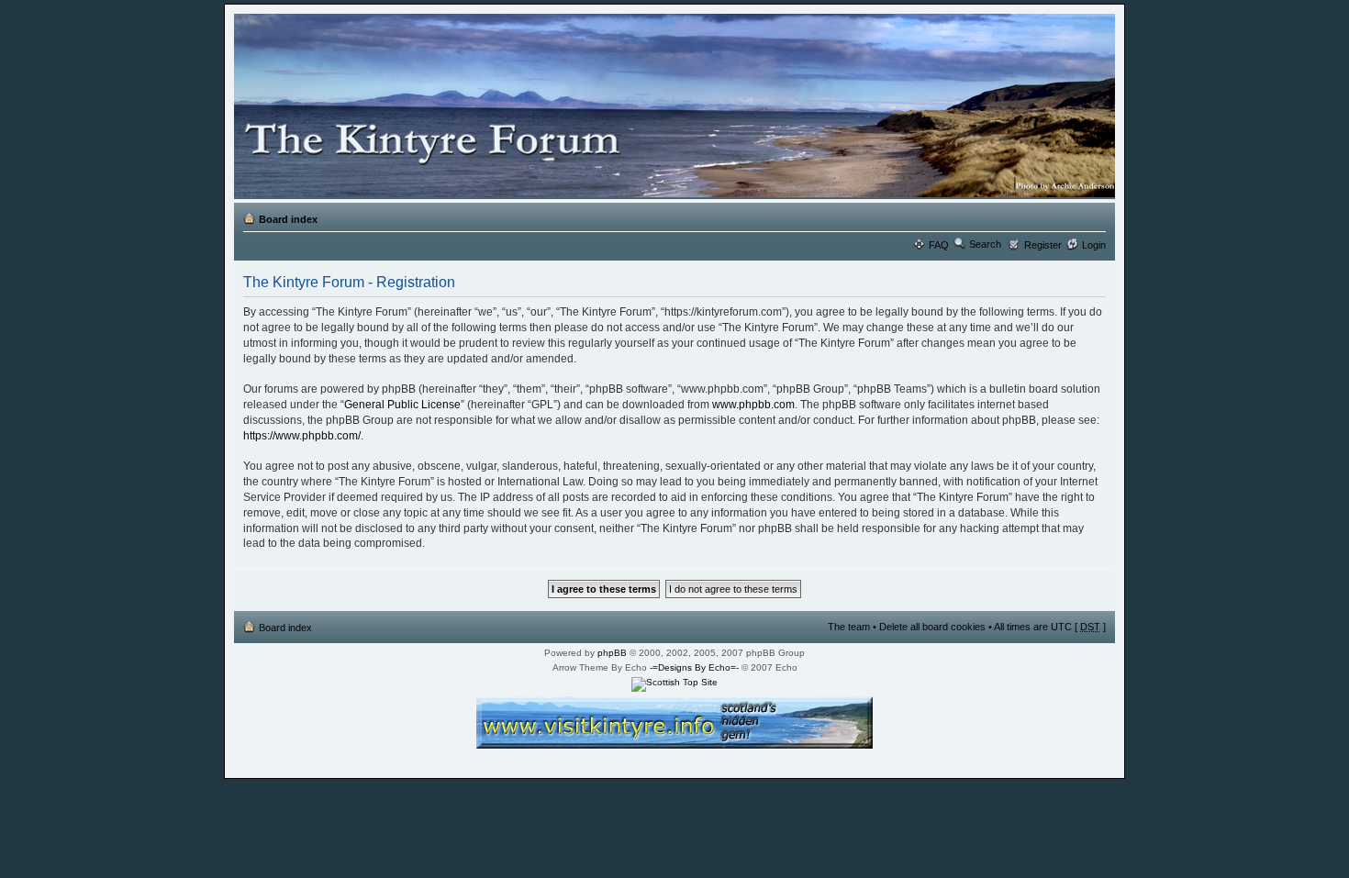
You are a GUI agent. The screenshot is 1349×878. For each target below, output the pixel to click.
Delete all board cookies (932, 626)
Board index (288, 219)
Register (1043, 244)
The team (849, 626)
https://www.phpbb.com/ (302, 435)
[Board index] (671, 106)
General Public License (402, 404)
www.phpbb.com (753, 404)
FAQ (939, 244)
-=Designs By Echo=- (694, 667)
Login (1094, 244)
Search (985, 244)
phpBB (612, 653)
